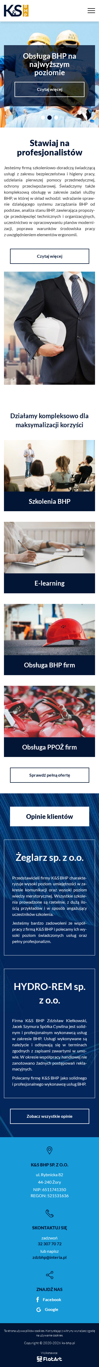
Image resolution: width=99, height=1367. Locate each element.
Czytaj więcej (49, 89)
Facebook (52, 1299)
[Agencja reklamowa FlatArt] (49, 1359)
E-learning (49, 583)
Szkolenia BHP (49, 501)
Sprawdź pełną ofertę (49, 774)
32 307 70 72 (50, 1243)
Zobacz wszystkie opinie (50, 1116)
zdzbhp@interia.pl (49, 1257)
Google (51, 1309)
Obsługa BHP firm (49, 665)
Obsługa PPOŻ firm (49, 747)
